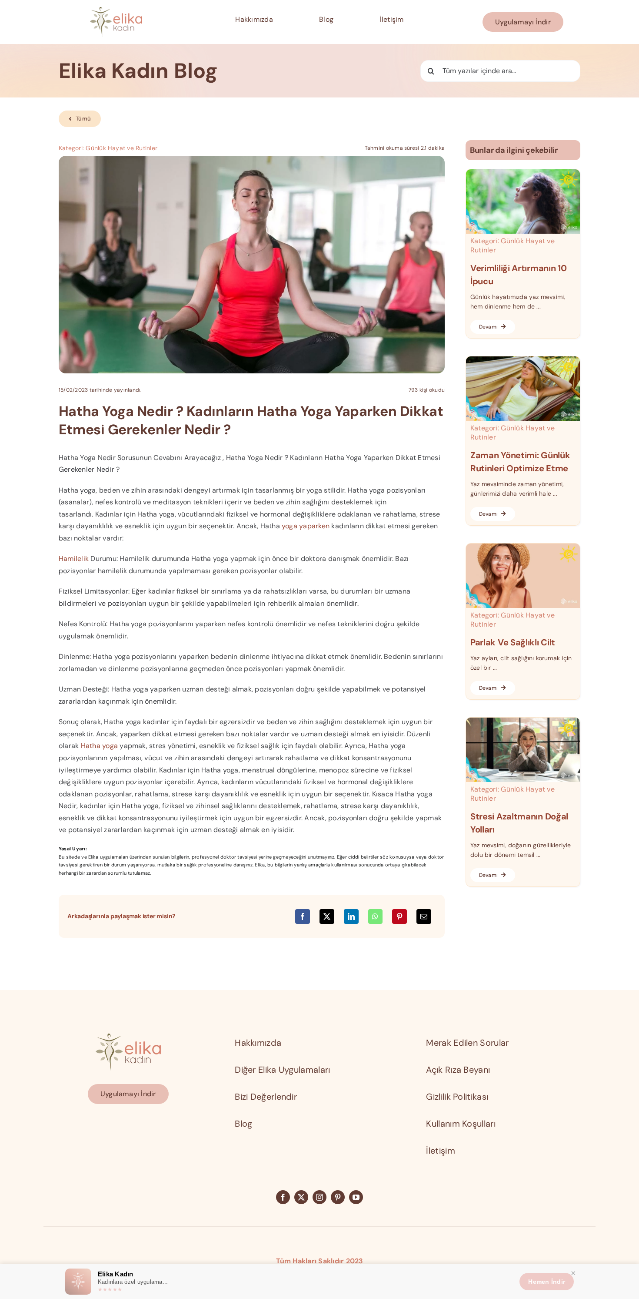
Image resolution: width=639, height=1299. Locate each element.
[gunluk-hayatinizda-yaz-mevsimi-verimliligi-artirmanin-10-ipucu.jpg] (523, 172)
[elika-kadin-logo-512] (116, 10)
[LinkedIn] (351, 916)
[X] (326, 916)
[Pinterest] (399, 916)
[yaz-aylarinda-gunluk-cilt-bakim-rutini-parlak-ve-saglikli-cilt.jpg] (523, 546)
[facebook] (283, 1197)
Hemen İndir (546, 1281)
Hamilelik (74, 558)
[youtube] (356, 1197)
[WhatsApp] (375, 916)
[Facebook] (302, 916)
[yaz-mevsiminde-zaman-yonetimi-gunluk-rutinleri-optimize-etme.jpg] (523, 359)
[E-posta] (423, 916)
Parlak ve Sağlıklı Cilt (512, 642)
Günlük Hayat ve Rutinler (121, 148)
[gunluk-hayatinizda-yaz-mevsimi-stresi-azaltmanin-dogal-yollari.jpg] (523, 720)
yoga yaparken (305, 525)
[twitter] (301, 1197)
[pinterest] (338, 1197)
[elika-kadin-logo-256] (128, 1036)
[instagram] (319, 1197)
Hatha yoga (99, 745)
